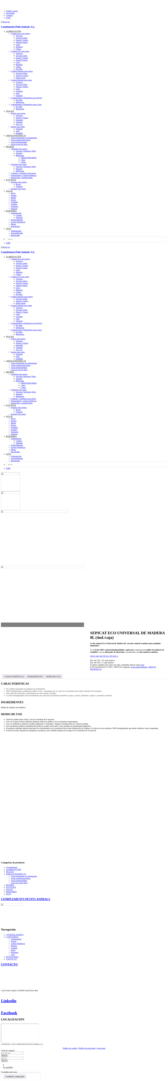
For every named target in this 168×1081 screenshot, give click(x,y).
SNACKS (10, 872)
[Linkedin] (1, 995)
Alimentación (16, 939)
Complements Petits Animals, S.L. (18, 26)
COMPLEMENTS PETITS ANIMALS (25, 899)
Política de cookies (70, 1048)
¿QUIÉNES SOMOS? (15, 935)
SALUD (9, 889)
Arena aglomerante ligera (20, 878)
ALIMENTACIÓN (13, 870)
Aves (13, 955)
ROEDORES (11, 892)
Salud (13, 950)
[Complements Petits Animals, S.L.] (5, 22)
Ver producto (8, 792)
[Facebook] (1, 1007)
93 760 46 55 (9, 5)
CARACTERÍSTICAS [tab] (14, 677)
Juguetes (14, 948)
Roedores (14, 952)
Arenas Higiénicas (18, 944)
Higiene (14, 946)
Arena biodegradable (139, 667)
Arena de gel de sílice (19, 883)
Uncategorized (11, 867)
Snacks (13, 941)
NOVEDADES (12, 957)
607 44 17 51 (22, 5)
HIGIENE (10, 885)
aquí (142, 665)
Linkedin (8, 1000)
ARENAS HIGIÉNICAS (16, 874)
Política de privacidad (87, 1048)
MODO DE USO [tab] (53, 677)
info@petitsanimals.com (10, 7)
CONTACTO (11, 959)
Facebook (9, 1013)
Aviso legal (101, 1048)
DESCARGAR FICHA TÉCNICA (104, 656)
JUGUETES (11, 887)
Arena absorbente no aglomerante (24, 876)
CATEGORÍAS (12, 937)
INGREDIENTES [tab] (35, 677)
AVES (8, 894)
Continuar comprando (14, 1076)
